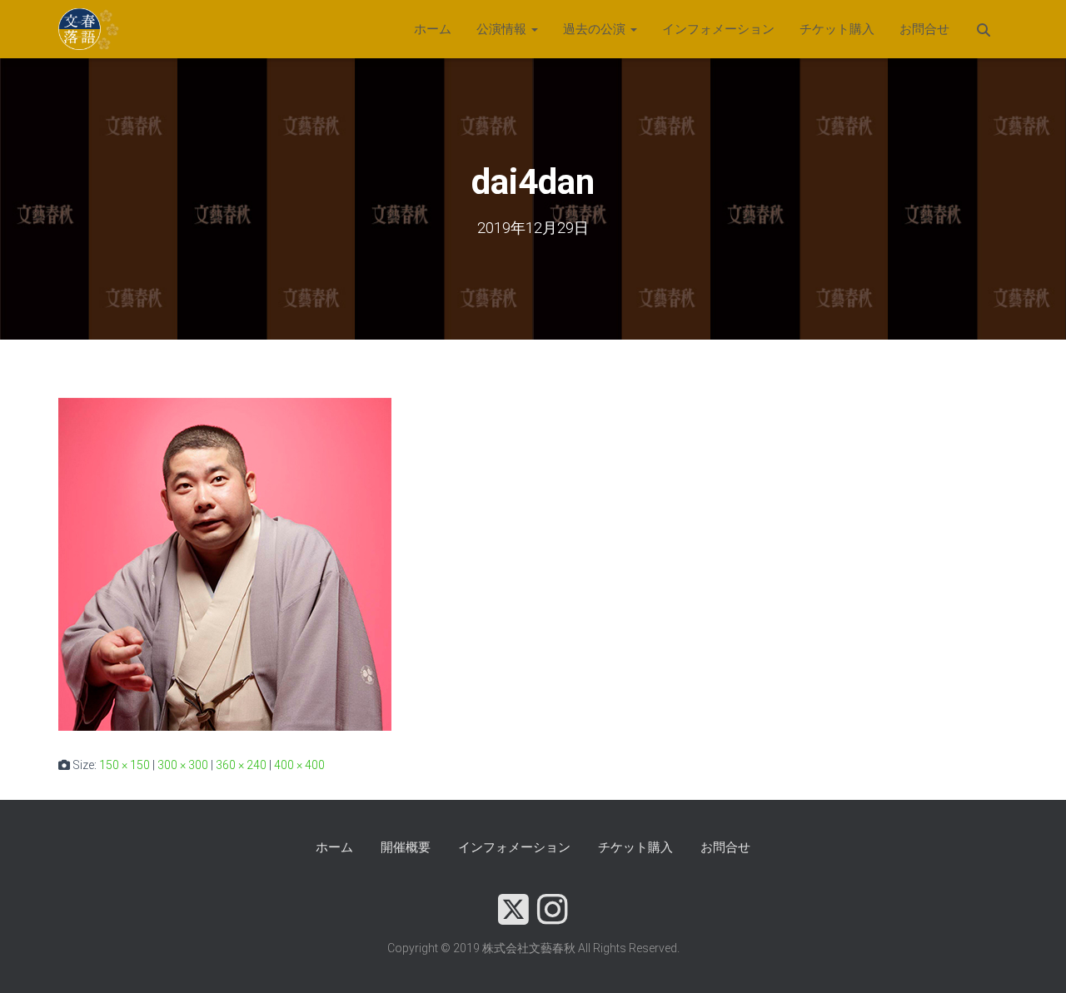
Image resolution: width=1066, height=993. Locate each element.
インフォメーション (718, 29)
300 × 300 (182, 765)
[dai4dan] (224, 563)
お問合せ (924, 29)
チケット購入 (837, 29)
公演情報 (503, 29)
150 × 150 (124, 765)
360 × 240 (241, 765)
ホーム (432, 29)
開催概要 (406, 847)
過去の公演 (596, 29)
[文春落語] (89, 29)
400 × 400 (299, 765)
